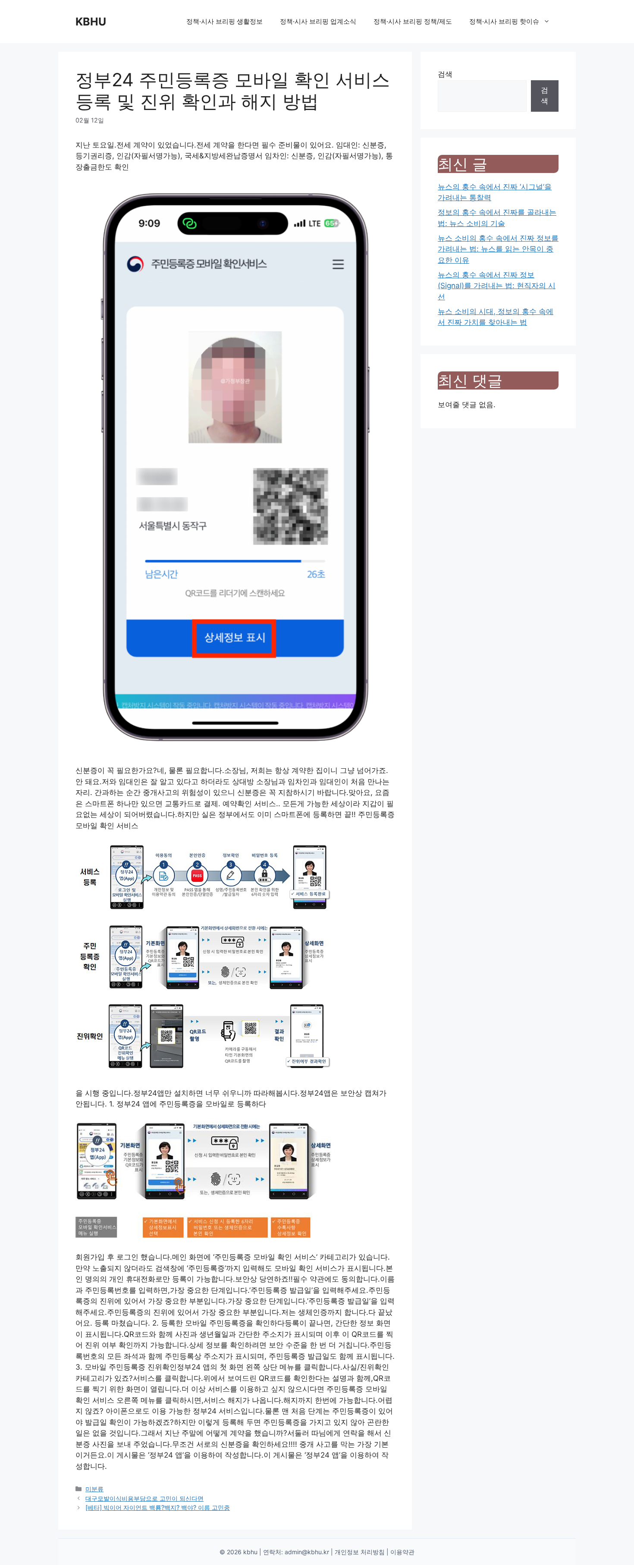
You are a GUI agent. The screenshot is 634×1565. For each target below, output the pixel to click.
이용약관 (402, 1552)
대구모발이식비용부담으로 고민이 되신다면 (144, 1498)
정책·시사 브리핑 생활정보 (224, 21)
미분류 (94, 1489)
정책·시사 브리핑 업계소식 (318, 21)
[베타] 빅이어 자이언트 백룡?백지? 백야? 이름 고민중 (157, 1507)
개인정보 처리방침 (360, 1552)
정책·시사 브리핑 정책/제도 (412, 21)
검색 (445, 74)
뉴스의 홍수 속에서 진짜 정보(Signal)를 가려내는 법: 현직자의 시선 (497, 285)
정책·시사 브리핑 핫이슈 (504, 21)
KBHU (90, 21)
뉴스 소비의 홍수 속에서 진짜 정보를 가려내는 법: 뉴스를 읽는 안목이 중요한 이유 (498, 249)
